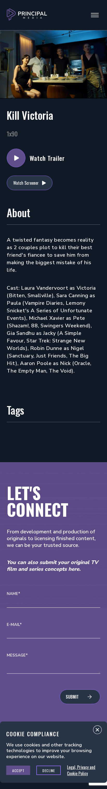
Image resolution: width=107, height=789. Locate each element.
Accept (18, 770)
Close (97, 731)
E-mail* (14, 624)
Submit (72, 697)
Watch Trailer (16, 158)
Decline (48, 770)
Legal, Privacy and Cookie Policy (81, 770)
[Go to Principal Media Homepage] (27, 15)
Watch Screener (26, 183)
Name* (13, 593)
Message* (17, 655)
